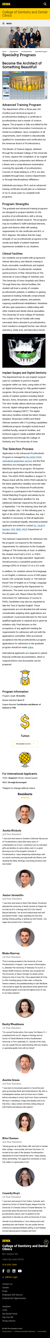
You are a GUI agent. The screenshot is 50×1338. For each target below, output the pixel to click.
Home (4, 51)
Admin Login (11, 1277)
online (30, 647)
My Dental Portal (9, 1314)
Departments (14, 51)
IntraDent (6, 1306)
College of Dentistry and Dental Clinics (24, 13)
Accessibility (42, 1331)
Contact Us (7, 1284)
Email (4, 1291)
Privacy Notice (8, 1321)
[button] (45, 4)
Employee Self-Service (12, 1295)
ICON (4, 1310)
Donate (5, 1287)
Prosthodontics (27, 51)
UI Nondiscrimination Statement (24, 1331)
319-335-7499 (9, 1264)
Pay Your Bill (7, 1317)
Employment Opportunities (14, 1298)
